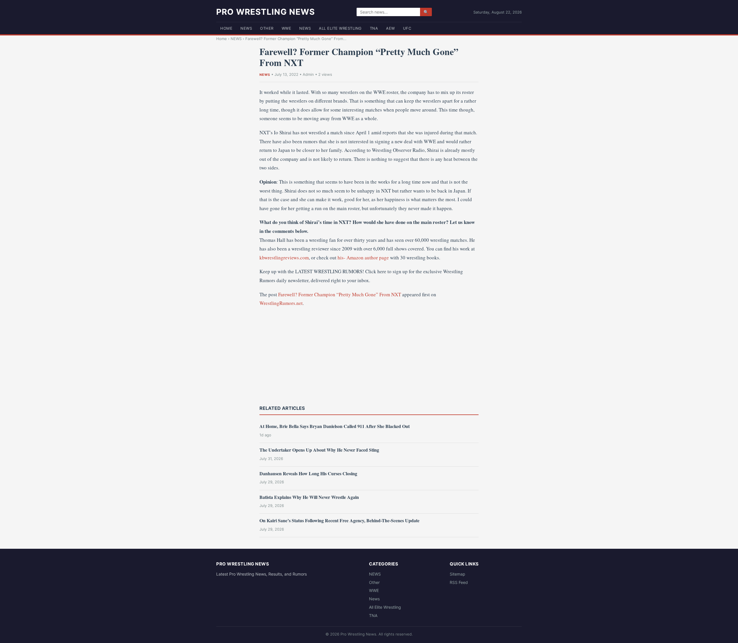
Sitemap (457, 574)
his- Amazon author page (363, 257)
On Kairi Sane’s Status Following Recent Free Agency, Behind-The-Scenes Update (339, 520)
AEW (390, 28)
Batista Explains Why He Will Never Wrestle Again (309, 497)
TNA (374, 28)
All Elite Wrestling (340, 28)
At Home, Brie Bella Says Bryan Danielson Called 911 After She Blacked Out (334, 426)
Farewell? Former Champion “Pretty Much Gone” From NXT (339, 294)
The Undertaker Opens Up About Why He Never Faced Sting (319, 449)
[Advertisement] (369, 355)
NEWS (246, 28)
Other (267, 28)
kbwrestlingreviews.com (284, 257)
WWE (286, 28)
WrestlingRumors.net (281, 303)
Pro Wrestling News (265, 12)
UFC (407, 28)
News (305, 28)
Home (226, 28)
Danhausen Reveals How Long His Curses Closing (308, 473)
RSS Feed (459, 582)
